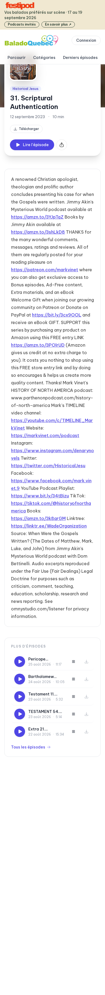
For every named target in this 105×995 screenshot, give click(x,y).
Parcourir (17, 57)
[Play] (19, 661)
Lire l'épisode (36, 144)
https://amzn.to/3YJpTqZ (37, 217)
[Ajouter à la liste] (73, 661)
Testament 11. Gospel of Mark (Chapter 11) (42, 694)
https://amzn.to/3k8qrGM (38, 518)
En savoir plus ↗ (58, 24)
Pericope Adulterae (38, 659)
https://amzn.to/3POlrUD (38, 345)
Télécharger (29, 129)
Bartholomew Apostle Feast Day (46, 676)
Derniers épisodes (80, 57)
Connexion (86, 40)
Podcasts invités (22, 24)
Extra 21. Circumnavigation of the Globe (45, 729)
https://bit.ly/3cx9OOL (56, 315)
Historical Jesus (25, 89)
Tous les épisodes (28, 747)
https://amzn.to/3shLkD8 (38, 232)
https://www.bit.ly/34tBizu (40, 495)
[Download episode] (86, 661)
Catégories (44, 57)
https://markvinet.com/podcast (45, 435)
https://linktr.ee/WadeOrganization (49, 526)
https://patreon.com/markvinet (44, 269)
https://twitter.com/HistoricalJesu (48, 465)
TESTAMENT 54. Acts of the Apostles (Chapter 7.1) (46, 711)
